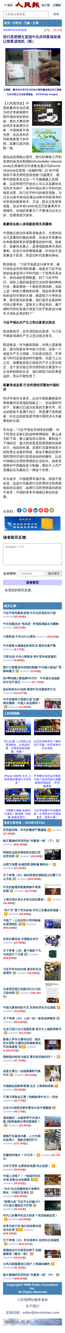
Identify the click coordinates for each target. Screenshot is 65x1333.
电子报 (46, 5)
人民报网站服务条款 (32, 1300)
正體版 (57, 5)
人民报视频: (12, 713)
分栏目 (17, 23)
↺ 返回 (8, 5)
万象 (27, 23)
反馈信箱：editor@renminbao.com (32, 1312)
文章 (35, 23)
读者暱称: (10, 573)
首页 (7, 23)
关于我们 (32, 1306)
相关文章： (11, 606)
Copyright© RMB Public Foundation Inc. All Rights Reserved (32, 1288)
